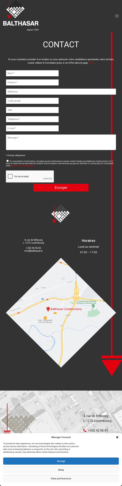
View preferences (61, 478)
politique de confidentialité (22, 166)
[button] (117, 437)
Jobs (91, 62)
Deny (61, 469)
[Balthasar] (21, 16)
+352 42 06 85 (98, 430)
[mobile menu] (117, 16)
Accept (61, 461)
